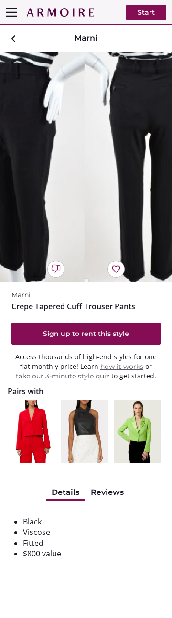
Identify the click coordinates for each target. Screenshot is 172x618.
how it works (121, 366)
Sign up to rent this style (86, 333)
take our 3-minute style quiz (62, 376)
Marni (21, 295)
